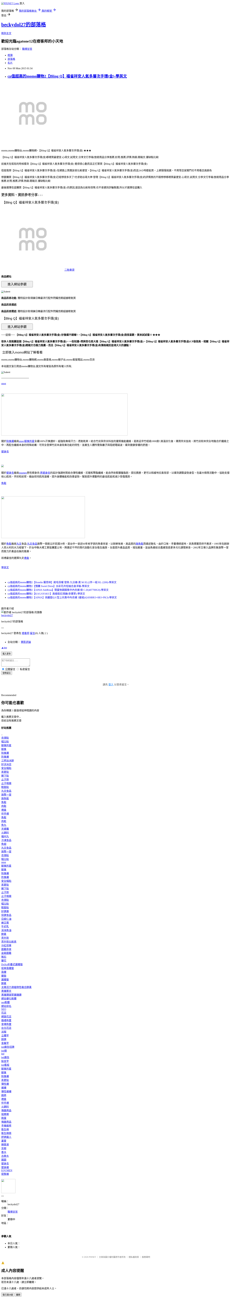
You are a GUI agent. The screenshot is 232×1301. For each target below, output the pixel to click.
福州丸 (5, 836)
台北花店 (6, 1028)
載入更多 (7, 654)
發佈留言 (7, 673)
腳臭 (3, 749)
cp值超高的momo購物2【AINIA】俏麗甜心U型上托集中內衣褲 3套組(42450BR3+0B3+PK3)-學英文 (62, 597)
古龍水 (5, 1156)
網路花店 (6, 1016)
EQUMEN (6, 1170)
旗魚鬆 (139, 543)
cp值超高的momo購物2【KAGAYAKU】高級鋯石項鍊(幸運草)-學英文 (46, 593)
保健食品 (6, 915)
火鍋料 (5, 832)
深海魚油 (6, 930)
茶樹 (3, 1148)
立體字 (5, 1035)
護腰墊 (5, 979)
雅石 (3, 957)
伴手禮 (5, 813)
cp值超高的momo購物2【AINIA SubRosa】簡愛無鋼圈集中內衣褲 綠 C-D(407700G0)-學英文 (58, 590)
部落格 (11, 59)
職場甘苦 (27, 49)
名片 (10, 62)
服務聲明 (146, 1257)
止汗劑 (5, 779)
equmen (23, 472)
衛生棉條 (6, 1133)
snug (3, 383)
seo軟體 (5, 1002)
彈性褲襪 (6, 1091)
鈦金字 (5, 1061)
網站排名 (6, 1006)
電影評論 (26, 642)
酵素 (3, 934)
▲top (4, 647)
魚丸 (3, 825)
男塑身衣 (45, 472)
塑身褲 (5, 1167)
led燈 (4, 1050)
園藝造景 (6, 949)
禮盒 (26, 558)
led (2, 1053)
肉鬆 (3, 806)
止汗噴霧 (6, 783)
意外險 (5, 938)
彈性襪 (5, 1084)
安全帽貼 (6, 768)
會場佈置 (6, 1024)
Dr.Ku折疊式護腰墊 (12, 964)
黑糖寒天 (6, 991)
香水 (3, 1152)
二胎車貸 (69, 270)
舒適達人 (6, 1137)
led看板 (5, 1065)
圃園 (3, 1159)
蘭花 (3, 960)
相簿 (10, 55)
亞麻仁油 (6, 919)
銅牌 (3, 1039)
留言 (32, 633)
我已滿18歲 (8, 1295)
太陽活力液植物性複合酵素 (16, 987)
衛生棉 (5, 1129)
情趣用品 (6, 1110)
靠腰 (3, 972)
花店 (3, 1012)
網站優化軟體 (8, 998)
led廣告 (5, 1057)
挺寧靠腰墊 (7, 968)
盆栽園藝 (6, 953)
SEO (3, 1009)
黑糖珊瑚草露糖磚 (11, 994)
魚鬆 (3, 483)
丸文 (18, 543)
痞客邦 (25, 633)
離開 (18, 1295)
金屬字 (5, 1043)
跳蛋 (3, 1118)
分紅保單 (6, 945)
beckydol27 (7, 615)
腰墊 (3, 975)
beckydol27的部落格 (23, 24)
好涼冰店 (6, 764)
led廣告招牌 (7, 1047)
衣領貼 (5, 737)
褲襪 (3, 1087)
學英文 (5, 567)
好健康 (5, 911)
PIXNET (92, 1257)
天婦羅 (5, 829)
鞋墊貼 (5, 787)
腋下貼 (5, 775)
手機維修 (6, 1125)
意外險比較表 (8, 941)
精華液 (5, 1144)
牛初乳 (5, 926)
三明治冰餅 (7, 760)
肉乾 (3, 821)
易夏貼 (5, 772)
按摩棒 (5, 1114)
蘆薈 (3, 1140)
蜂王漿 (5, 922)
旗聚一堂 (6, 794)
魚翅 (3, 844)
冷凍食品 (6, 840)
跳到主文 (6, 33)
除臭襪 (10, 441)
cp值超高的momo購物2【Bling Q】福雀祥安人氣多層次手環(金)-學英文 (67, 76)
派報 (3, 1031)
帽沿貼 (5, 741)
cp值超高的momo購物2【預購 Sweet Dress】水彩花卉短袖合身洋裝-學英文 (48, 586)
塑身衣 (5, 451)
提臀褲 (5, 1174)
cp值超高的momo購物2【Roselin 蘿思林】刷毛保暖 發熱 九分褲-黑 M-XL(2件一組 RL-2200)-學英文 (62, 582)
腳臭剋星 (29, 441)
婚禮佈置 (6, 1020)
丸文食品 (32, 543)
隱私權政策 (134, 1257)
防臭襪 (5, 756)
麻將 (3, 1095)
